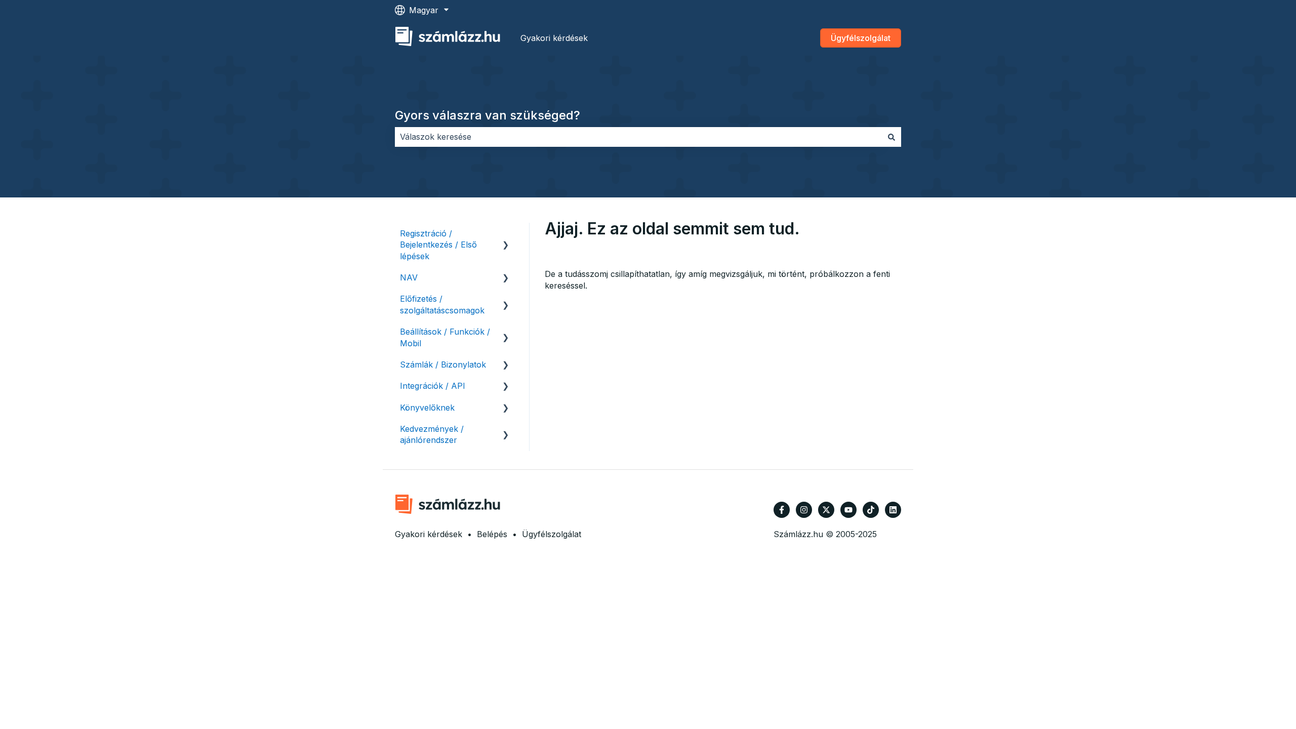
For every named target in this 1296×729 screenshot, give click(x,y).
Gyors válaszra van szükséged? (487, 115)
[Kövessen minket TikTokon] (871, 510)
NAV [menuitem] (409, 277)
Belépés (492, 534)
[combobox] (638, 136)
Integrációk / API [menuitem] (432, 386)
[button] (506, 234)
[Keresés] (891, 136)
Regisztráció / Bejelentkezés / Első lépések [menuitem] (438, 244)
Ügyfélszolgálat (860, 38)
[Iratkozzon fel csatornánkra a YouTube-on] (848, 510)
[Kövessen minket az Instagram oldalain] (804, 510)
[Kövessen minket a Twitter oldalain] (826, 510)
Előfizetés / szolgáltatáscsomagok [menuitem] (442, 304)
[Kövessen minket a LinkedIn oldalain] (893, 510)
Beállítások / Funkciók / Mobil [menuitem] (445, 337)
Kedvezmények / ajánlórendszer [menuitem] (432, 434)
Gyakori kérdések (554, 38)
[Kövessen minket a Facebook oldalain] (782, 510)
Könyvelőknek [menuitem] (427, 407)
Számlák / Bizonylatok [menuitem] (443, 364)
